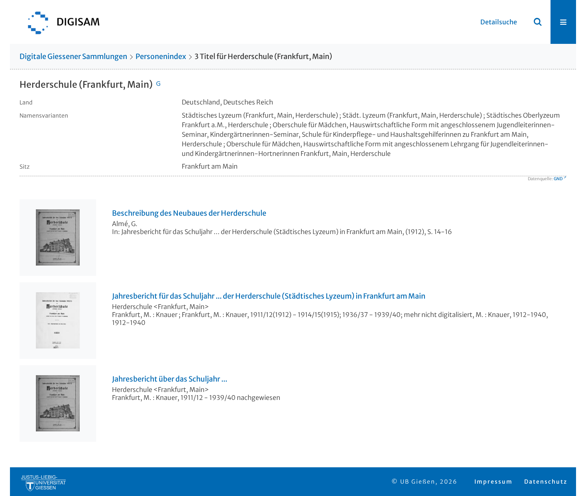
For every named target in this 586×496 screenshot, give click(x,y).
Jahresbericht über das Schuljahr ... (169, 379)
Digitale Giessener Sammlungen (73, 56)
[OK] (538, 22)
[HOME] (60, 22)
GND (558, 178)
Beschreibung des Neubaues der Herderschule (189, 213)
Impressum (493, 481)
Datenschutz (545, 481)
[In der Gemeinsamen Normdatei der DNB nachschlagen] (158, 84)
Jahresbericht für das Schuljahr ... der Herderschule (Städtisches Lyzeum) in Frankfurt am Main (268, 296)
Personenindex (161, 56)
